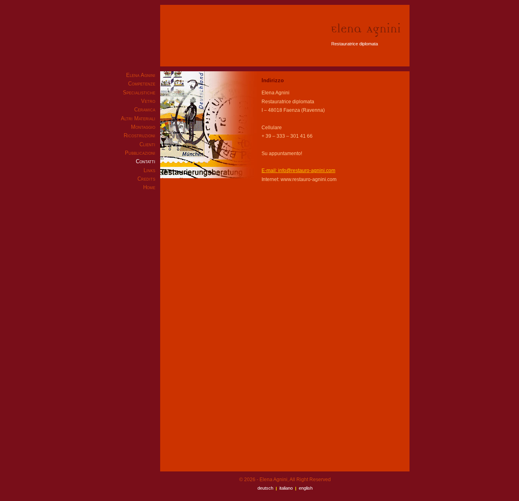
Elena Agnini (140, 75)
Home (149, 187)
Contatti (145, 161)
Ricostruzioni (139, 135)
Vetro (148, 101)
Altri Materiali (138, 118)
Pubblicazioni (140, 153)
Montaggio (143, 127)
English (306, 488)
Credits (146, 179)
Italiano (286, 488)
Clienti (147, 144)
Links (149, 170)
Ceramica (144, 110)
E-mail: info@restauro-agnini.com (298, 170)
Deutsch (265, 488)
